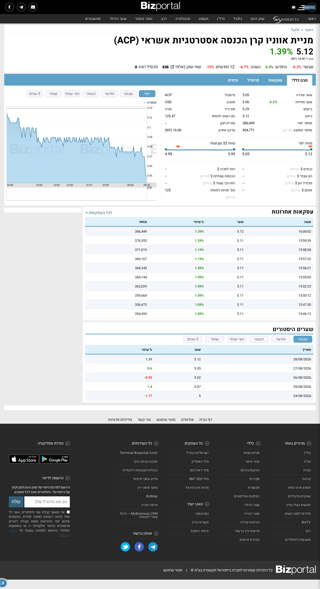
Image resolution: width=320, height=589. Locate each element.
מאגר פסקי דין (148, 487)
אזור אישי (253, 461)
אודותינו (187, 420)
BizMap (152, 496)
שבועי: (307, 67)
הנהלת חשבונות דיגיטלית (140, 470)
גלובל (238, 18)
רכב (164, 18)
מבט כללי (300, 80)
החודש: (281, 67)
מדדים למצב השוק (298, 513)
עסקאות (275, 80)
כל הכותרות (290, 19)
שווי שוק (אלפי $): (185, 67)
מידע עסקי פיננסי (145, 478)
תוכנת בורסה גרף (146, 461)
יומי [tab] (147, 94)
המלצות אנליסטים (247, 496)
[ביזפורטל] (160, 6)
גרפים (233, 80)
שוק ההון (257, 18)
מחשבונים (93, 18)
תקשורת (254, 487)
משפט (203, 18)
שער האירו (252, 513)
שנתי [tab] (53, 94)
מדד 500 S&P (199, 478)
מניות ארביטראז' (197, 487)
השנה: (255, 67)
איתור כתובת (200, 531)
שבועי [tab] (128, 94)
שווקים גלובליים (299, 496)
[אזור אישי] (293, 7)
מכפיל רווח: (148, 67)
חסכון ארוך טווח (299, 487)
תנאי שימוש (165, 420)
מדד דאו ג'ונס (199, 470)
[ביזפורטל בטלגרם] (21, 7)
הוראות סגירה (250, 522)
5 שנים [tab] (34, 94)
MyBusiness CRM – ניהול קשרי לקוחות (139, 515)
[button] (3, 583)
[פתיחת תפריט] (301, 8)
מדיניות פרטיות (120, 420)
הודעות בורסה (250, 470)
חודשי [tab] (110, 94)
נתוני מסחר (143, 18)
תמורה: (151, 102)
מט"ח (307, 470)
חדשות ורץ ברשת (247, 531)
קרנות (306, 478)
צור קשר (144, 420)
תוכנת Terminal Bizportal (139, 452)
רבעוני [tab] (91, 94)
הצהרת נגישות (250, 539)
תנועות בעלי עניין (298, 504)
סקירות (254, 478)
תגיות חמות (252, 452)
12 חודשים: (224, 67)
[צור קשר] (33, 7)
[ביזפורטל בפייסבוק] (9, 7)
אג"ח (307, 461)
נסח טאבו (202, 513)
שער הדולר (118, 18)
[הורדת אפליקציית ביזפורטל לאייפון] (24, 462)
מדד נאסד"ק (200, 461)
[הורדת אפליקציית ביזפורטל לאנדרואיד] (55, 462)
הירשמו (309, 7)
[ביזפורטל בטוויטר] (125, 546)
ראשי (311, 18)
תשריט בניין (200, 522)
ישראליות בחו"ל (197, 452)
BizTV (306, 522)
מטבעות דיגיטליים (298, 539)
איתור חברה (149, 504)
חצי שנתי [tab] (72, 94)
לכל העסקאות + (99, 213)
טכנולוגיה (182, 18)
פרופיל (253, 80)
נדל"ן (221, 18)
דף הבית (205, 420)
